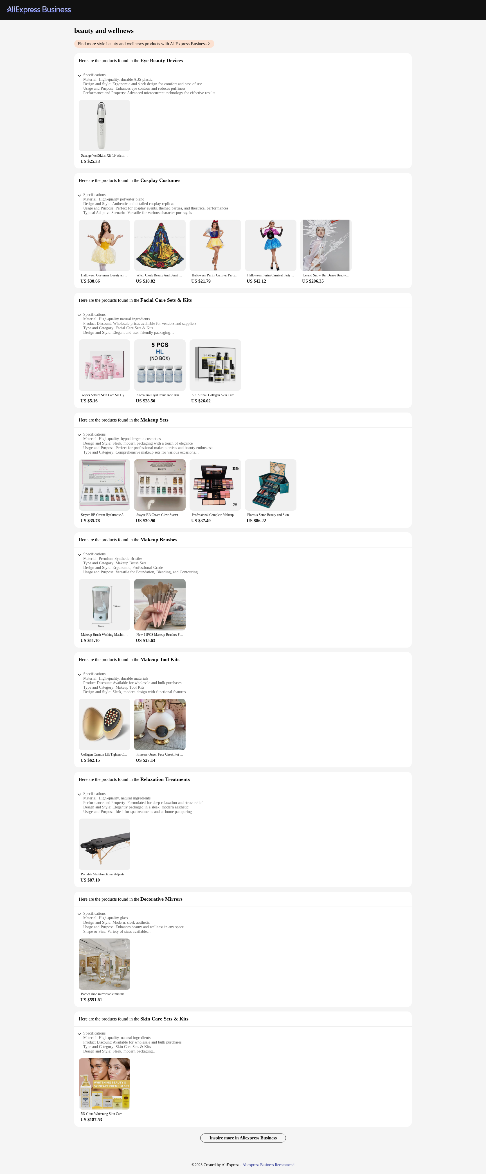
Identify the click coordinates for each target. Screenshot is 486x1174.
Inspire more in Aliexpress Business (243, 1137)
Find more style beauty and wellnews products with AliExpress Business (142, 43)
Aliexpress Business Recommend (268, 1165)
